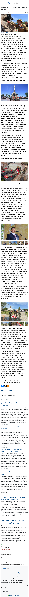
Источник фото (4, 32)
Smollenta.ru (4, 577)
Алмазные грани (22, 562)
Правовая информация (9, 573)
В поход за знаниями (6, 554)
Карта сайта (21, 573)
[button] (26, 231)
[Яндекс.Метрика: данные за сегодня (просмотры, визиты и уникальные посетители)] (13, 595)
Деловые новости (12, 12)
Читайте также (6, 390)
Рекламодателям (13, 571)
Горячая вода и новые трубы (16, 564)
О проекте (4, 571)
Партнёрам (23, 571)
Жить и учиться (5, 564)
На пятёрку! (4, 550)
